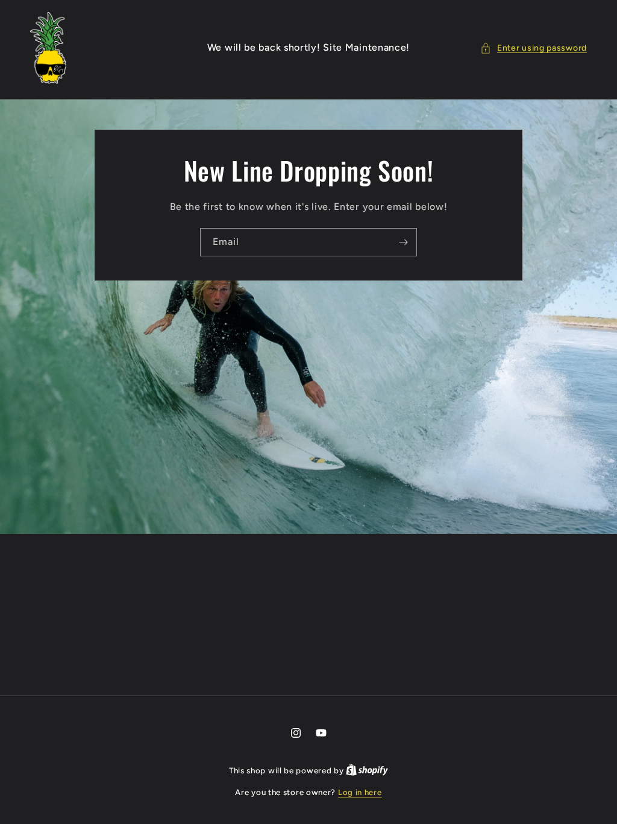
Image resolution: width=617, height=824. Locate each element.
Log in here (360, 792)
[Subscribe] (403, 242)
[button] (533, 47)
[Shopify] (367, 770)
